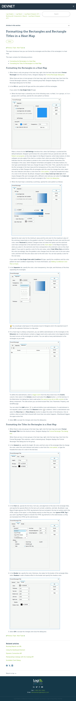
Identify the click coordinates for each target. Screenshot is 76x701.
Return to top (10, 673)
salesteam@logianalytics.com (40, 692)
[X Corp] (9, 665)
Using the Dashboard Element (15, 650)
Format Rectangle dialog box (55, 75)
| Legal (48, 698)
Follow (9, 41)
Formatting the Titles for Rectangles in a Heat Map (25, 63)
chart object (48, 245)
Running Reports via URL (14, 646)
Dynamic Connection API (14, 653)
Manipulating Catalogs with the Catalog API (20, 657)
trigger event (37, 395)
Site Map (60, 698)
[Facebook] (7, 665)
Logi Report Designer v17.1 (31, 14)
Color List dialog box (52, 178)
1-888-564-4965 (39, 690)
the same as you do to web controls (52, 399)
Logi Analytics (10, 14)
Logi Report (19, 14)
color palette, (45, 171)
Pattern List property (18, 156)
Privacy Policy (54, 698)
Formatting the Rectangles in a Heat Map (22, 61)
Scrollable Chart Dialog (13, 660)
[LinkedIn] (12, 665)
